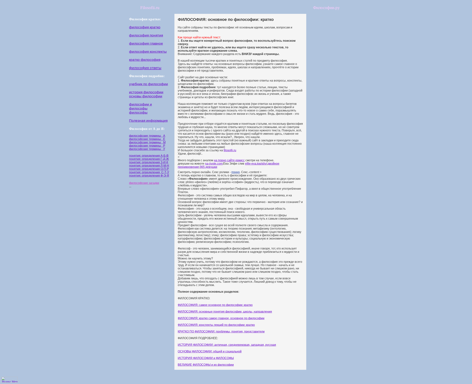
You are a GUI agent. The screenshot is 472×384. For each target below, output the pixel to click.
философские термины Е (147, 139)
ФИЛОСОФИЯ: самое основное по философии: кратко (215, 304)
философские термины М (147, 142)
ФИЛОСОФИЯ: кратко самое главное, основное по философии (221, 318)
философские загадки (144, 183)
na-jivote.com (214, 163)
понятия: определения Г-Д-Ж (149, 159)
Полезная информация (148, 121)
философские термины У (147, 149)
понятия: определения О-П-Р (149, 169)
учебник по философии (148, 84)
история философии (146, 92)
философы (138, 112)
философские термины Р (147, 145)
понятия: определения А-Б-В (149, 155)
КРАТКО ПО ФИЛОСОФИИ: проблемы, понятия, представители (221, 331)
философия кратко (144, 27)
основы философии (145, 96)
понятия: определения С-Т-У (149, 172)
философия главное (146, 43)
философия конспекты (148, 52)
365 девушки (208, 166)
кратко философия (144, 60)
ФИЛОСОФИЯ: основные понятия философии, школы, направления (225, 311)
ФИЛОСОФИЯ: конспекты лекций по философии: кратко (216, 324)
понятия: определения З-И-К (148, 162)
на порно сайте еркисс (229, 160)
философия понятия (146, 35)
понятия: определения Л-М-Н (149, 165)
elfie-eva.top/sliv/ (256, 163)
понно (235, 172)
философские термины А (147, 135)
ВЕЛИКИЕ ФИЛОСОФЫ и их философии (206, 364)
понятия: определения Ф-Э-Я (149, 175)
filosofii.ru (230, 150)
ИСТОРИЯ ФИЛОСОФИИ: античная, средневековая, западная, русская (227, 344)
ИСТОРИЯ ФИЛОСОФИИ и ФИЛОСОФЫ (206, 358)
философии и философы (140, 106)
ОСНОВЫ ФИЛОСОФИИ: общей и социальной (210, 351)
